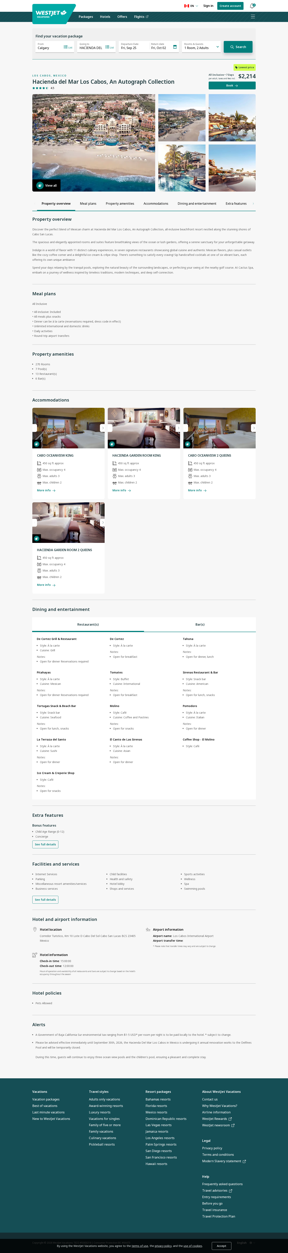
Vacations (39, 1091)
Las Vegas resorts (159, 1125)
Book (229, 85)
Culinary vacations (102, 1138)
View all (51, 185)
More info (44, 490)
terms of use (140, 1246)
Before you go (212, 1203)
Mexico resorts (156, 1112)
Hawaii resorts (156, 1164)
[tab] (88, 624)
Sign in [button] (208, 6)
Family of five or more (105, 1125)
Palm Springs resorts (161, 1144)
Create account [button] (230, 6)
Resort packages (158, 1091)
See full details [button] (45, 844)
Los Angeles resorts (160, 1138)
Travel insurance (214, 1210)
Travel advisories (214, 1190)
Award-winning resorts (106, 1106)
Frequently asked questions (222, 1184)
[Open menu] (253, 17)
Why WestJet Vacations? (219, 1106)
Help (205, 1176)
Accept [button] (221, 1246)
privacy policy (163, 1246)
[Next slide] (102, 428)
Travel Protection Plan (218, 1216)
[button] (252, 6)
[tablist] (144, 624)
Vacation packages (46, 1099)
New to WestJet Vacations (51, 1119)
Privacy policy (212, 1148)
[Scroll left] (34, 203)
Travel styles (99, 1091)
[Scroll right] (253, 203)
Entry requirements (216, 1197)
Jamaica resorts (157, 1131)
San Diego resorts (159, 1151)
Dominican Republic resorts (166, 1119)
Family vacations (101, 1131)
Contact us (210, 1099)
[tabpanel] (144, 716)
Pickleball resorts (102, 1144)
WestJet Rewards (214, 1119)
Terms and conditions (218, 1154)
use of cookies (193, 1246)
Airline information (216, 1112)
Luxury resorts (99, 1112)
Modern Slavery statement (221, 1161)
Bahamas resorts (158, 1099)
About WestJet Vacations (221, 1091)
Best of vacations (44, 1106)
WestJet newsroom (216, 1125)
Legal (206, 1141)
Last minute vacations (48, 1112)
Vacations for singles (104, 1119)
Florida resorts (156, 1106)
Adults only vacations (104, 1099)
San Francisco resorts (161, 1157)
